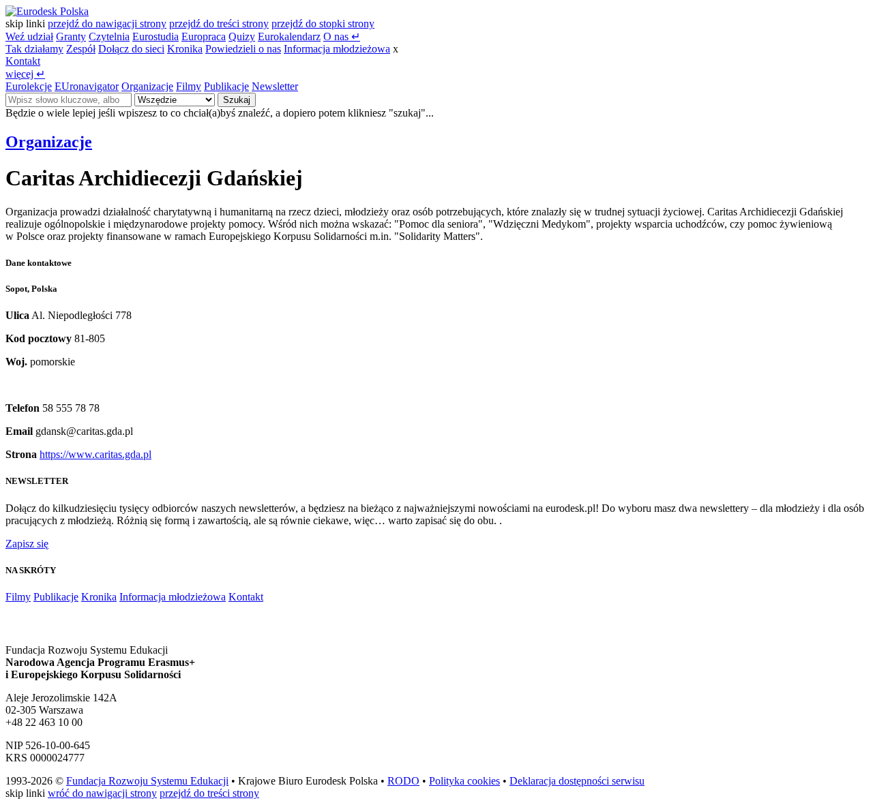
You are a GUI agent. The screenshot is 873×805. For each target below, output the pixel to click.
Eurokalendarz (289, 36)
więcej (25, 74)
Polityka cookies (464, 781)
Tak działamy (34, 49)
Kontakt (22, 61)
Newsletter (275, 86)
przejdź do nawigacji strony (107, 23)
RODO (403, 781)
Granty (71, 36)
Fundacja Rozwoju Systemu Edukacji (147, 781)
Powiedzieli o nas (243, 49)
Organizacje (147, 86)
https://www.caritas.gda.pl (95, 454)
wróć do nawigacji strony (102, 793)
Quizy (241, 36)
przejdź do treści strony (219, 23)
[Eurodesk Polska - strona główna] (47, 11)
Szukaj (236, 100)
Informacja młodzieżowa (337, 49)
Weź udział (29, 36)
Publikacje (226, 86)
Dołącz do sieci (131, 49)
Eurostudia (155, 36)
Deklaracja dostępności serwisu (577, 781)
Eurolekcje (28, 86)
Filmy (188, 86)
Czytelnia (109, 36)
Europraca (203, 36)
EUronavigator (87, 86)
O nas (341, 36)
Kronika (185, 49)
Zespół (80, 49)
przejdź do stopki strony (322, 23)
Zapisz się (26, 543)
